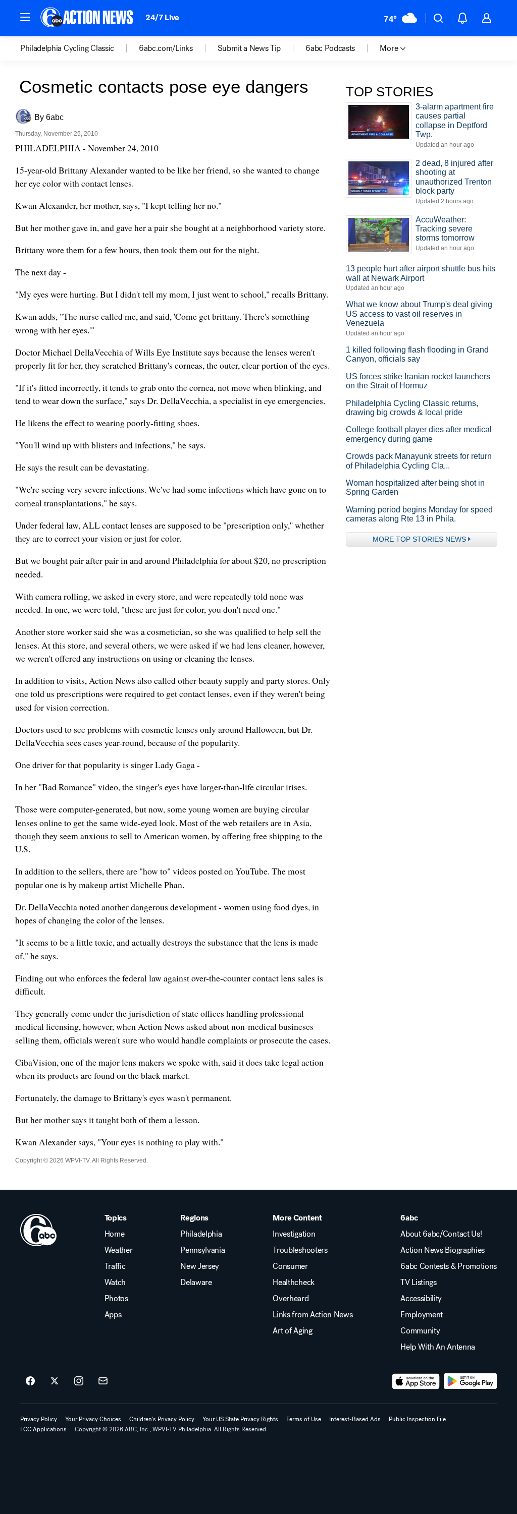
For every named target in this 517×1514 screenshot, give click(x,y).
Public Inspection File (417, 1419)
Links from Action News (312, 1315)
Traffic (115, 1266)
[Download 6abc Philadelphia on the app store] (416, 1381)
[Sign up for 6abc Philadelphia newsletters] (103, 1381)
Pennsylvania (202, 1250)
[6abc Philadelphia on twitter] (54, 1381)
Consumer (290, 1266)
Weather (119, 1250)
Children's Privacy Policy (161, 1419)
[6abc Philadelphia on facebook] (30, 1381)
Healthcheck (293, 1282)
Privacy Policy (38, 1419)
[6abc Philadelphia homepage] (87, 18)
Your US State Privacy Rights (240, 1419)
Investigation (294, 1234)
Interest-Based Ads (355, 1419)
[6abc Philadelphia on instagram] (79, 1381)
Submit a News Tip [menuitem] (249, 48)
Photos (116, 1299)
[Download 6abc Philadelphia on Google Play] (470, 1381)
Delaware (196, 1282)
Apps (113, 1315)
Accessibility (421, 1299)
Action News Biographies (442, 1250)
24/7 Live (162, 17)
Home (115, 1234)
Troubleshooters (300, 1250)
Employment (421, 1315)
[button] (25, 17)
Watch (115, 1282)
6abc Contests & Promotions (448, 1266)
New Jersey (199, 1266)
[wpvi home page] (38, 1230)
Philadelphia (201, 1234)
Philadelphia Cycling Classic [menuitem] (67, 48)
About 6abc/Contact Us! (441, 1234)
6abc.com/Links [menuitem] (166, 48)
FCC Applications (43, 1429)
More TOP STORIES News (419, 539)
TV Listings (418, 1282)
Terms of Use (303, 1419)
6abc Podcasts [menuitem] (330, 48)
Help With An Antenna (437, 1347)
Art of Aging (292, 1331)
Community (420, 1331)
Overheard (290, 1299)
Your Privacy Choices (93, 1419)
